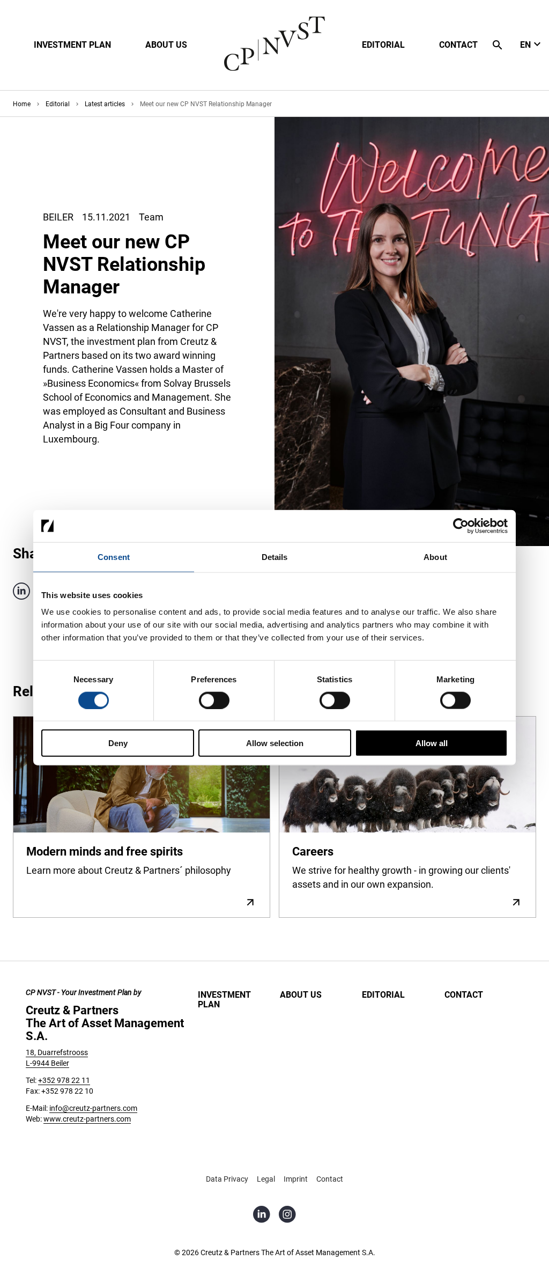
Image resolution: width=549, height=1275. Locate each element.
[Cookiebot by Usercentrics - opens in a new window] (461, 526)
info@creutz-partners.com (93, 1108)
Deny (118, 743)
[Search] (497, 45)
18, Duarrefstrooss (57, 1052)
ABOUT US (301, 995)
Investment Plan (224, 999)
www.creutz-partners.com (87, 1119)
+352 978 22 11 (64, 1080)
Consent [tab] (114, 556)
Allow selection (274, 743)
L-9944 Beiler (47, 1063)
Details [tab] (275, 556)
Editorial (383, 995)
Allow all (432, 743)
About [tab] (435, 556)
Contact (463, 995)
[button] (72, 45)
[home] (274, 68)
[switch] (214, 700)
